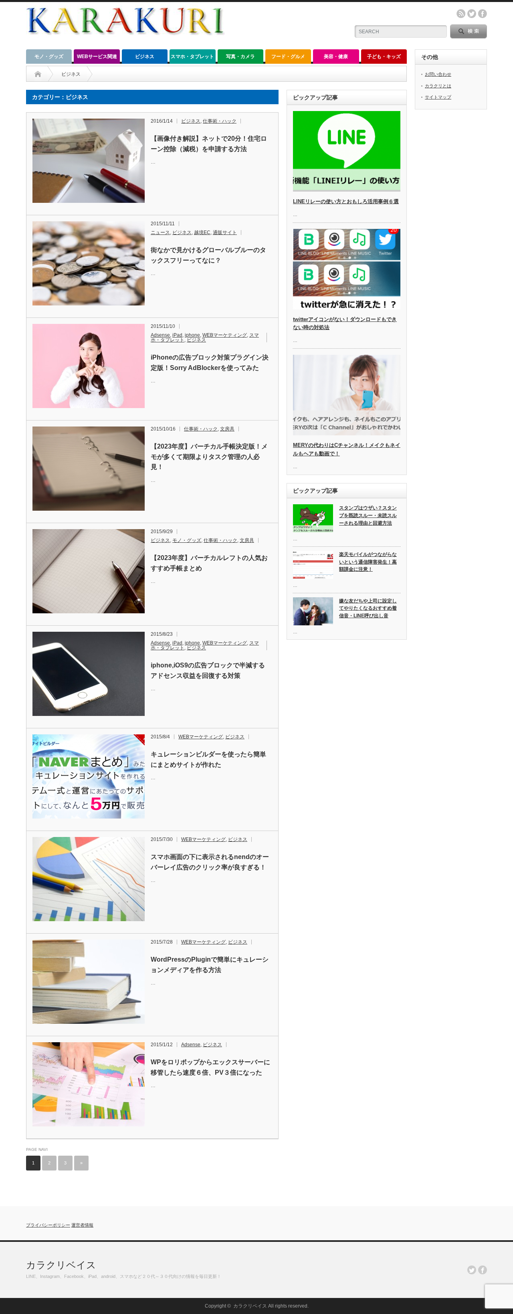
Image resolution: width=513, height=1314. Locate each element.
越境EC (202, 232)
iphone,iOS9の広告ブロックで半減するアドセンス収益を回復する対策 (208, 670)
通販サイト (225, 232)
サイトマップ (438, 97)
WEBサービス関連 (97, 56)
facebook (482, 13)
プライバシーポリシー (48, 1225)
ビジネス (144, 56)
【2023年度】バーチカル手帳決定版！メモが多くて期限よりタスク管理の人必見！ (209, 456)
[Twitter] (471, 1269)
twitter (471, 13)
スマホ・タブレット (192, 56)
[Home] (37, 74)
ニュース (160, 232)
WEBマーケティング (224, 335)
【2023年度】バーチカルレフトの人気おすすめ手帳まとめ (209, 563)
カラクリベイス (61, 1264)
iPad (177, 335)
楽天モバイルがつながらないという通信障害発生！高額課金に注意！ (368, 562)
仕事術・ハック (219, 121)
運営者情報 (82, 1225)
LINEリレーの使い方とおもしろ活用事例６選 (346, 201)
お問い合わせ (438, 74)
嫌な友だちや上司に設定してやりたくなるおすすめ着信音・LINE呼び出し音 (368, 608)
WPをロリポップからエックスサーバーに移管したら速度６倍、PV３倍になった (210, 1067)
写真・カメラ (240, 56)
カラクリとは (438, 85)
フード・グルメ (288, 56)
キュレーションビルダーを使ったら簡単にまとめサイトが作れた (208, 759)
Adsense (160, 335)
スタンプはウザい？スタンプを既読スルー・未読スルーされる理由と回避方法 (368, 515)
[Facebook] (482, 1269)
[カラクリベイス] (125, 42)
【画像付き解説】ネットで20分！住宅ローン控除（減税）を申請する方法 (209, 143)
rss (460, 13)
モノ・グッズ (48, 56)
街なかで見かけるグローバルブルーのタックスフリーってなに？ (208, 255)
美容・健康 (336, 56)
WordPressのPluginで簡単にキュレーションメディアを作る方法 (210, 964)
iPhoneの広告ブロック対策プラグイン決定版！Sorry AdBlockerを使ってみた (210, 362)
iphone (192, 335)
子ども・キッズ (384, 56)
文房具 (227, 429)
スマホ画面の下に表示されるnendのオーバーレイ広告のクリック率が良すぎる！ (210, 862)
